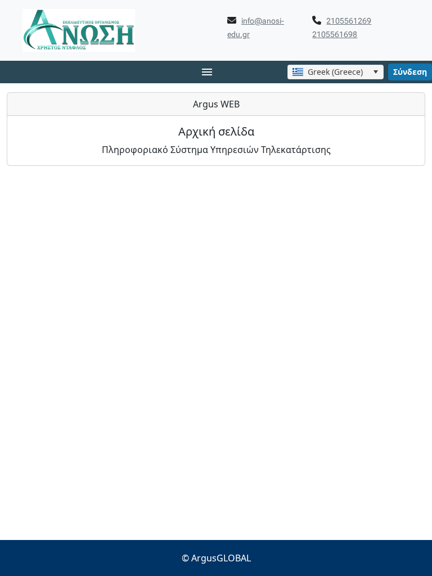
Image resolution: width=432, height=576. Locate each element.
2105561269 (348, 20)
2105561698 (334, 34)
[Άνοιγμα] (375, 72)
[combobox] (335, 72)
